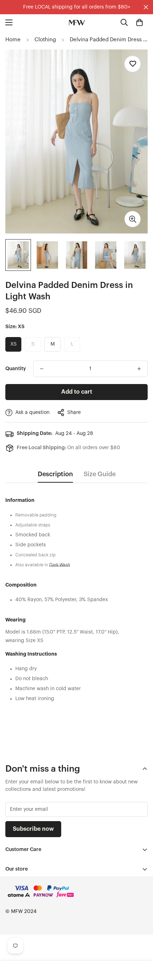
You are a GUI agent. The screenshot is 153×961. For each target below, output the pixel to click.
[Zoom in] (133, 219)
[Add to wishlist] (133, 64)
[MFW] (76, 22)
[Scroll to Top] (140, 923)
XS (13, 344)
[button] (139, 22)
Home (13, 39)
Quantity (15, 368)
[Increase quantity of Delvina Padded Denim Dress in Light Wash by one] (139, 369)
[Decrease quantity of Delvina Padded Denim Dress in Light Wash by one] (41, 369)
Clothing (45, 39)
